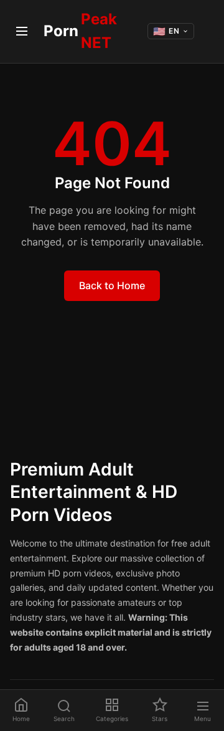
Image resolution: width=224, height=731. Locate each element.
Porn (80, 31)
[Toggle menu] (22, 31)
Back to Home (112, 285)
